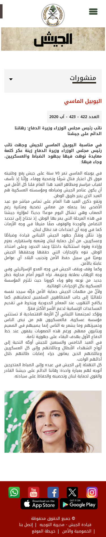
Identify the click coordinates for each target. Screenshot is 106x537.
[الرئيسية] (53, 15)
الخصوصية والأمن (76, 531)
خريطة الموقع (43, 531)
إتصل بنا (26, 525)
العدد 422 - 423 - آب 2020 (74, 117)
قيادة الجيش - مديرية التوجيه (65, 525)
